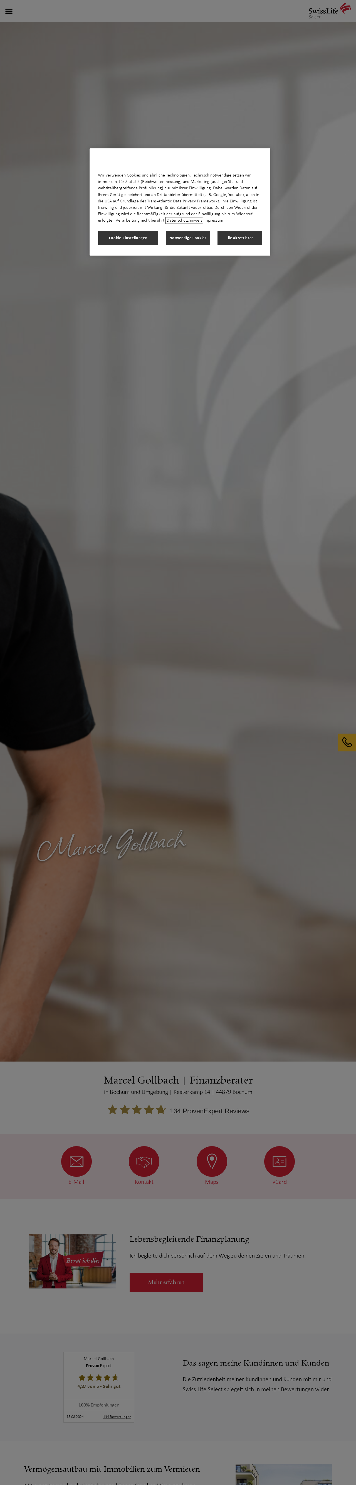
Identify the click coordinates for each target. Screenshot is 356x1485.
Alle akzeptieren (240, 238)
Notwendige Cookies (188, 238)
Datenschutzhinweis (184, 220)
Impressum (213, 220)
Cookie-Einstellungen (128, 238)
